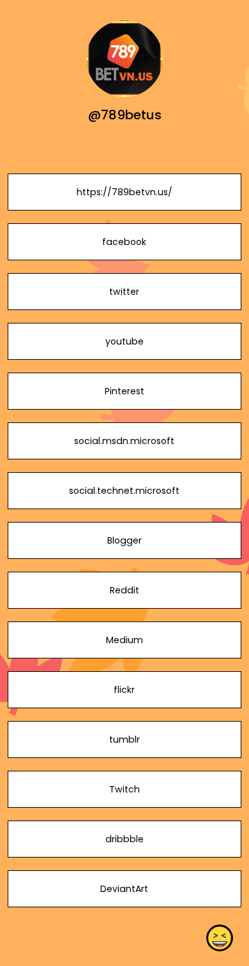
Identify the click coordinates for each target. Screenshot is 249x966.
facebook (124, 241)
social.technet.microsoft (124, 490)
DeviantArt (124, 888)
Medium (124, 640)
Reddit (124, 590)
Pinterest (124, 391)
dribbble (124, 839)
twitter (124, 291)
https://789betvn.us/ (124, 192)
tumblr (124, 739)
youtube (124, 341)
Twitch (124, 789)
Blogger (124, 540)
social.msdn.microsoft (124, 441)
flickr (124, 689)
